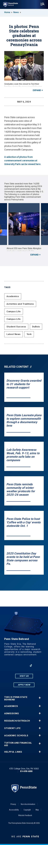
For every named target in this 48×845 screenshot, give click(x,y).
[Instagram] (17, 665)
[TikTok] (31, 665)
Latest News (14, 334)
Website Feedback (25, 815)
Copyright (27, 810)
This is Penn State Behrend (15, 698)
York (29, 334)
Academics (13, 296)
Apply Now (24, 684)
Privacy (13, 804)
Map (37, 810)
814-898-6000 (26, 771)
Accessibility (14, 810)
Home (7, 12)
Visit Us (24, 676)
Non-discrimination (28, 804)
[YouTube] (38, 665)
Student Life (12, 728)
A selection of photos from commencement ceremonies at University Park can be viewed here (22, 160)
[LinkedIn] (24, 665)
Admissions (11, 713)
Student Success (16, 326)
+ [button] (40, 698)
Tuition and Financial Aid (18, 744)
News (16, 12)
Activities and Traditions (20, 304)
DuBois (36, 326)
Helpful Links (13, 752)
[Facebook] (10, 665)
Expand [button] (37, 90)
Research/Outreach (17, 721)
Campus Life (14, 311)
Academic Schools (16, 735)
